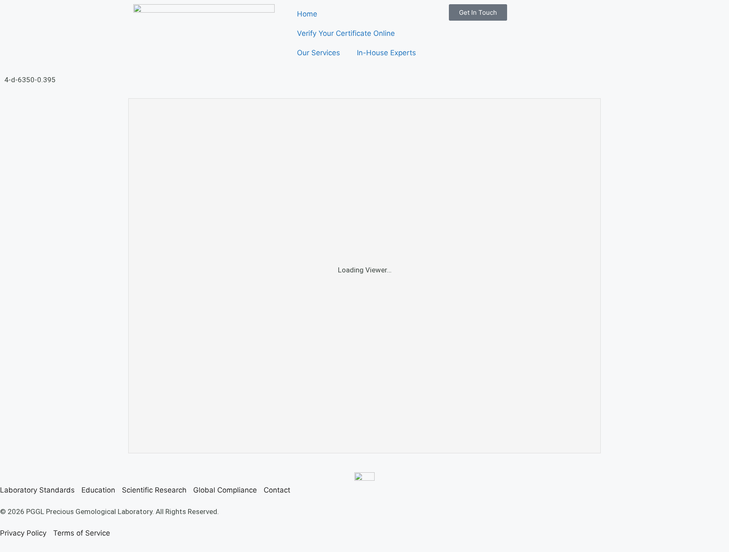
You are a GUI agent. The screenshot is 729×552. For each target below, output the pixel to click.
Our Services (318, 52)
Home (307, 14)
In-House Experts (386, 52)
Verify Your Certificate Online (346, 33)
